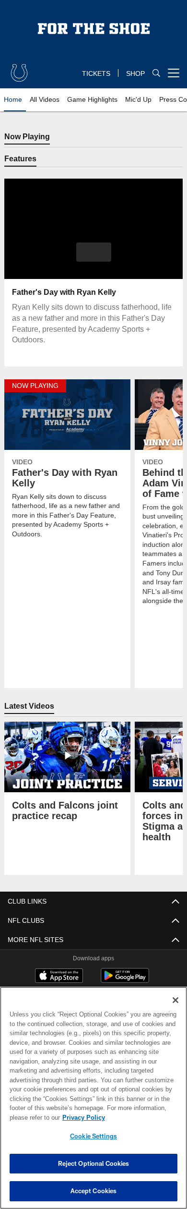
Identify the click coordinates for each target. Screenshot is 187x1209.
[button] (94, 252)
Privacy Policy (81, 1117)
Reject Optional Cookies (93, 1163)
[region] (93, 1098)
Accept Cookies (93, 1191)
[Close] (175, 1000)
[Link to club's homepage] (19, 69)
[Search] (156, 73)
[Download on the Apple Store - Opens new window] (59, 977)
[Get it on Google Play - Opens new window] (125, 980)
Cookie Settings (93, 1136)
